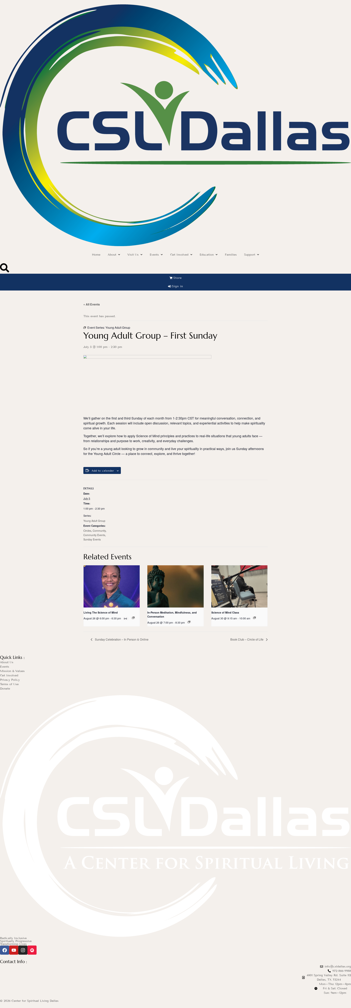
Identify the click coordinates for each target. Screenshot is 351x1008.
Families (231, 254)
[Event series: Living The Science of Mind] (133, 618)
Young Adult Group (94, 521)
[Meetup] (32, 950)
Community (99, 530)
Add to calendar (103, 471)
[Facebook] (4, 950)
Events (154, 254)
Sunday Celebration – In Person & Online (121, 639)
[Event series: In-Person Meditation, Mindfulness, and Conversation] (189, 622)
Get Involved (179, 254)
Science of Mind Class (225, 612)
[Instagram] (22, 950)
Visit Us (133, 254)
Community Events (94, 535)
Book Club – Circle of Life (247, 639)
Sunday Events (92, 539)
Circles (87, 530)
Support (249, 254)
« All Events (91, 304)
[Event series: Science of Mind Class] (254, 618)
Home (96, 254)
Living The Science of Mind (101, 612)
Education (207, 254)
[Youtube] (13, 950)
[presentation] (112, 586)
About (112, 254)
